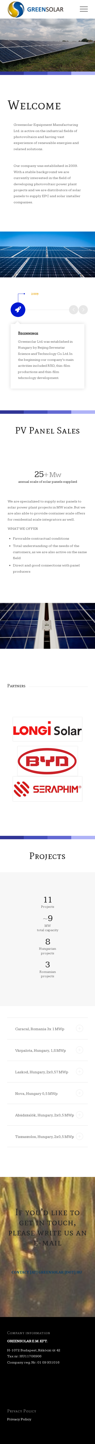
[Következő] (83, 309)
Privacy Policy (19, 1419)
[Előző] (73, 309)
